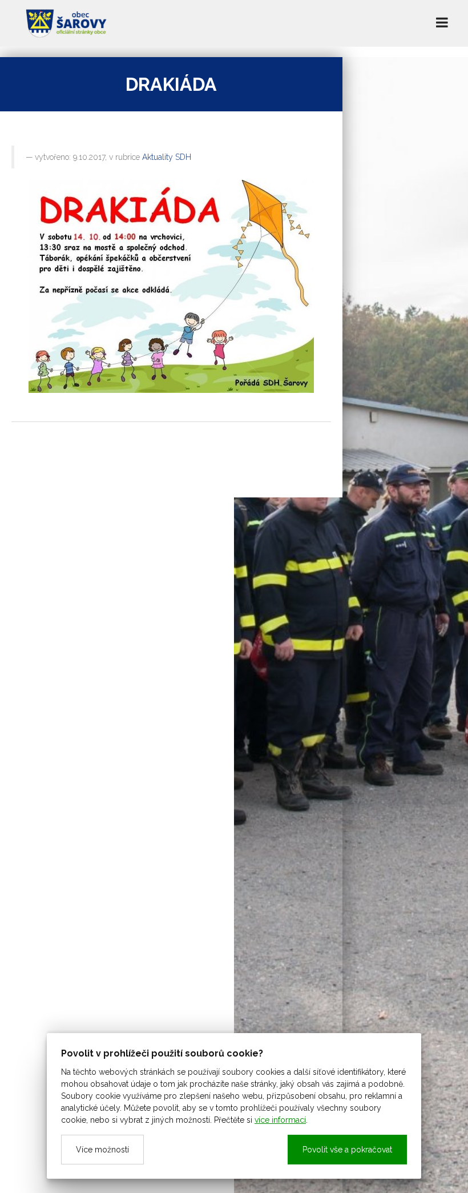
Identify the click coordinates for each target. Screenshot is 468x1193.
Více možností (102, 1149)
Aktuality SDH (166, 157)
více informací (280, 1119)
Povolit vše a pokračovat (347, 1149)
